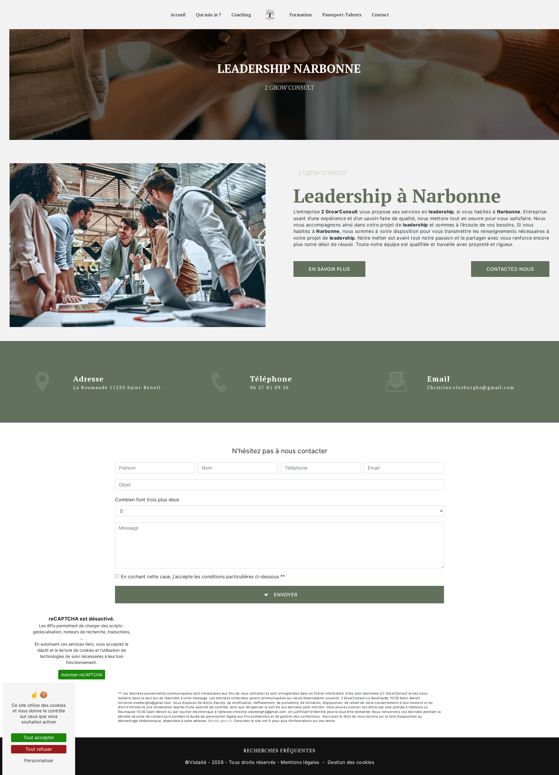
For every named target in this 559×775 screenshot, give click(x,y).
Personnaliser (39, 760)
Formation (300, 14)
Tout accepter (38, 737)
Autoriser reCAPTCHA (81, 674)
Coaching (241, 14)
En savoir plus (329, 269)
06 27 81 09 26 (269, 387)
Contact (380, 14)
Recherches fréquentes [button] (279, 750)
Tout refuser (38, 749)
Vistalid (197, 762)
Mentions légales (300, 762)
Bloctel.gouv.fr (219, 721)
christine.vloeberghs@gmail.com (470, 387)
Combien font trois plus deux (147, 499)
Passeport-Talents (341, 14)
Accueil (177, 14)
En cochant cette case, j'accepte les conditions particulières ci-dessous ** (203, 576)
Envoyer (286, 594)
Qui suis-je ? (208, 14)
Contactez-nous (510, 269)
